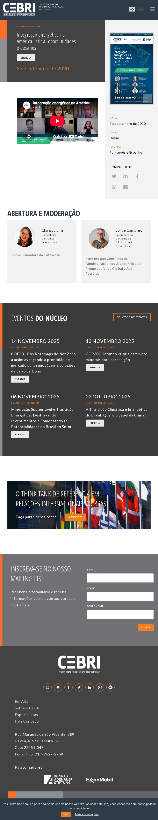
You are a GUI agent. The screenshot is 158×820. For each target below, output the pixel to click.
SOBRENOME (95, 606)
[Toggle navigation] (152, 9)
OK (66, 814)
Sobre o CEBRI (28, 708)
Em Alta (21, 701)
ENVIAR (145, 627)
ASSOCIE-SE (75, 517)
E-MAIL (92, 570)
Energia (26, 57)
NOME (92, 588)
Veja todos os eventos (132, 317)
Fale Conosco (27, 721)
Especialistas (26, 714)
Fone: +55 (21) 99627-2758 (39, 754)
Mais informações (87, 814)
